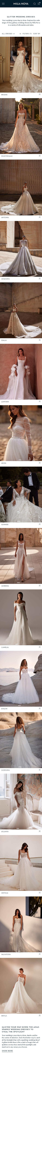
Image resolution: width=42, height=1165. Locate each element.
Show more (7, 1051)
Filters (27, 34)
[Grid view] (20, 34)
